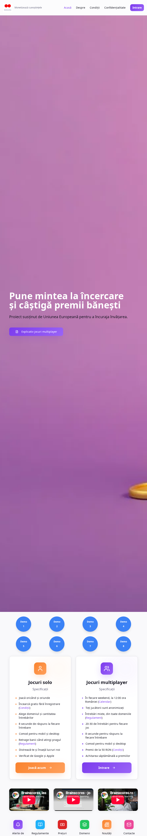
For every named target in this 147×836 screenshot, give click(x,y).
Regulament (27, 743)
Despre (80, 7)
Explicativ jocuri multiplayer (39, 331)
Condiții (95, 7)
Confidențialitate (115, 7)
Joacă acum (37, 768)
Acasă (67, 7)
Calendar (104, 701)
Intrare (137, 7)
